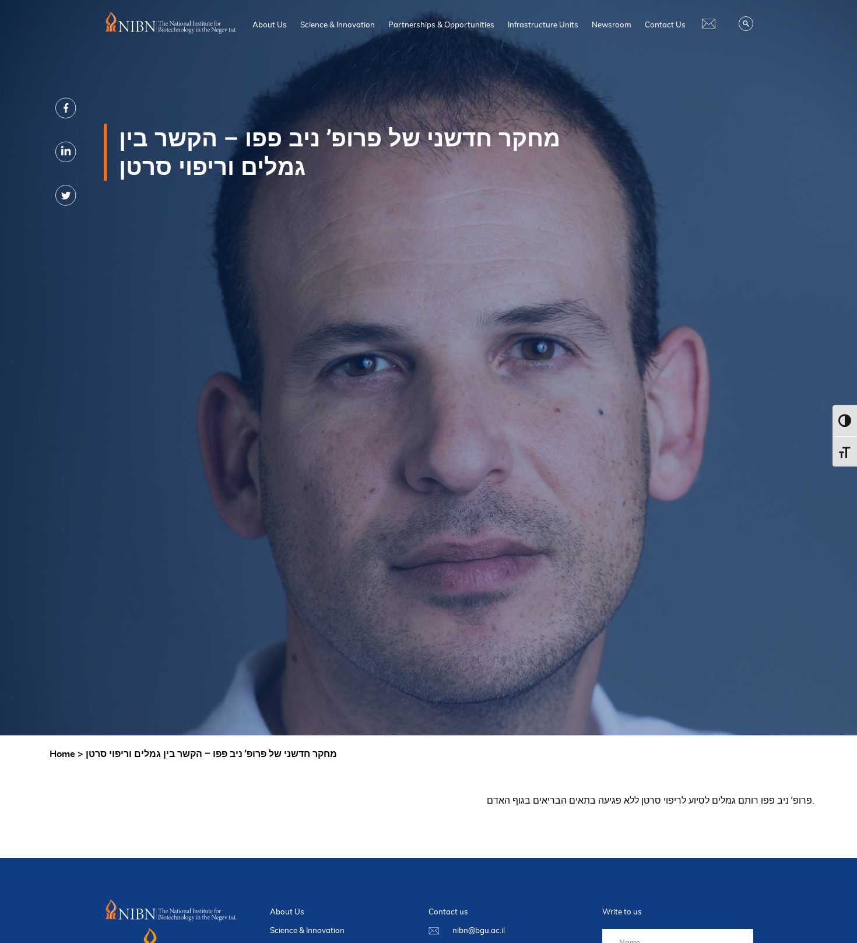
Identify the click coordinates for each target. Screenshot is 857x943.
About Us (269, 24)
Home (62, 753)
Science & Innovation (337, 24)
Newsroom (611, 24)
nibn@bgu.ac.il (478, 930)
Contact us (448, 911)
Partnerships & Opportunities (441, 24)
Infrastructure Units (543, 24)
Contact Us (665, 24)
